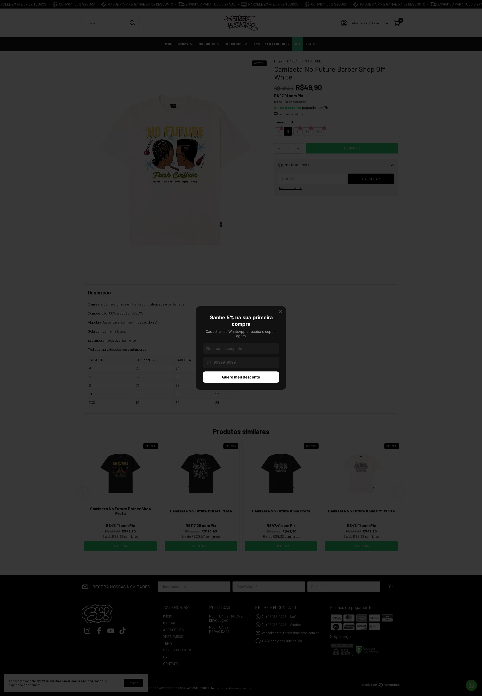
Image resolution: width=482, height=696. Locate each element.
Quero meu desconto (241, 377)
